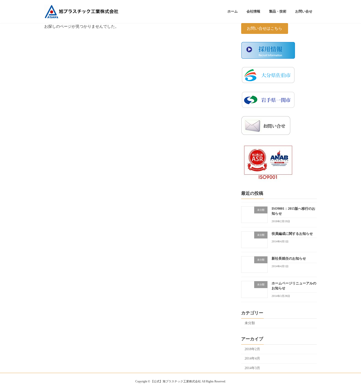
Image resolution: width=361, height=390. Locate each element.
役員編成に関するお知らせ (292, 233)
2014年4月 (252, 358)
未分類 (250, 323)
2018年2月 (252, 349)
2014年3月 (252, 368)
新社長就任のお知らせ (289, 258)
